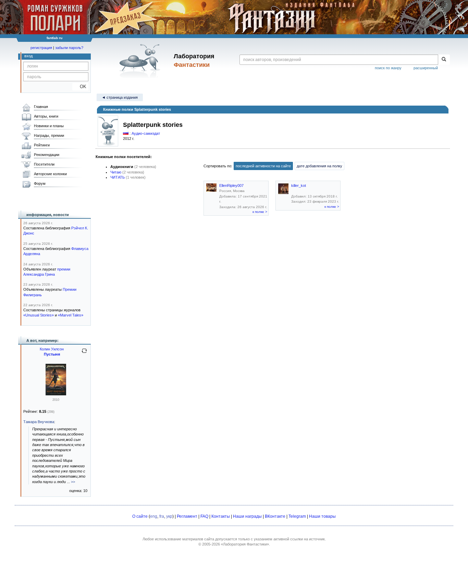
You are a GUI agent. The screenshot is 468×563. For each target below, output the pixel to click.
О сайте (140, 516)
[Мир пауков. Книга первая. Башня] (56, 394)
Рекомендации (46, 155)
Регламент (187, 516)
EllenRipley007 (231, 185)
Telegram (297, 516)
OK (80, 86)
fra (161, 516)
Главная (41, 107)
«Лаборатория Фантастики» (245, 544)
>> (73, 482)
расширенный (426, 68)
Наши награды (247, 516)
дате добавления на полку (319, 166)
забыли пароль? (69, 48)
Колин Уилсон (52, 349)
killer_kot (298, 185)
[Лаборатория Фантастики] (141, 61)
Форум (40, 183)
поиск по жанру (388, 68)
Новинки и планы (49, 126)
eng (153, 516)
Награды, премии (49, 135)
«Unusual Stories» (38, 315)
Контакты (220, 516)
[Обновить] (84, 353)
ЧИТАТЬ (117, 177)
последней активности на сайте (263, 166)
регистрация (41, 48)
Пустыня (52, 354)
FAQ (204, 516)
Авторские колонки (50, 174)
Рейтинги (42, 145)
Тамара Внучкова (38, 422)
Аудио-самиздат (146, 133)
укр (169, 516)
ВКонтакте (275, 516)
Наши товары (322, 516)
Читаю (115, 172)
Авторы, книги (46, 116)
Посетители (44, 164)
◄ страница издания (120, 97)
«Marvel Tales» (70, 315)
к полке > (260, 212)
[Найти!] (444, 60)
